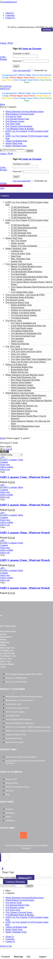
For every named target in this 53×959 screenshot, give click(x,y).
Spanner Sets (16, 261)
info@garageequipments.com (35, 22)
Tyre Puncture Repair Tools (17, 302)
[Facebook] (3, 835)
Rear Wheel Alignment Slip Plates (25, 380)
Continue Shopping (15, 881)
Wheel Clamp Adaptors (21, 390)
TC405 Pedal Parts (19, 215)
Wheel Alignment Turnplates (23, 387)
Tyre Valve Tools (12, 346)
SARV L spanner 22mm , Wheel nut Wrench (25, 587)
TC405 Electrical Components (24, 210)
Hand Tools (16, 256)
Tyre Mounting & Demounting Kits (26, 333)
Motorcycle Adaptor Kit (21, 269)
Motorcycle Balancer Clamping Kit (26, 398)
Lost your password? (22, 70)
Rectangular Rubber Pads (22, 367)
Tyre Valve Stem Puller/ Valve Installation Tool (31, 359)
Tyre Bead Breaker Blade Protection (26, 271)
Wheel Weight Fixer (19, 428)
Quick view (5, 464)
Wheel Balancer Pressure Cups (24, 411)
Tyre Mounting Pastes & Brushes (19, 297)
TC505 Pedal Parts (19, 230)
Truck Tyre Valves (19, 354)
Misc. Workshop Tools (20, 258)
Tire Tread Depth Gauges (22, 328)
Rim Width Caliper (19, 403)
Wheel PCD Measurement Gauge (25, 426)
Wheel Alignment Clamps (22, 385)
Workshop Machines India (11, 186)
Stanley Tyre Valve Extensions (24, 246)
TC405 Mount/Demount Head (24, 212)
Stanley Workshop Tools (15, 248)
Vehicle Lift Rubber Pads (16, 364)
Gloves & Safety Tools (20, 253)
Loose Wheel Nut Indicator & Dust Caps (28, 325)
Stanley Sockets (17, 243)
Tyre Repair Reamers (20, 318)
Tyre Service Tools (13, 320)
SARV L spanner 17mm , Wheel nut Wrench (25, 477)
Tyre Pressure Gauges (14, 300)
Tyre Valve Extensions (20, 356)
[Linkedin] (33, 835)
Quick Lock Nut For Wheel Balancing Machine (31, 400)
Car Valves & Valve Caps (22, 349)
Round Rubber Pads (19, 369)
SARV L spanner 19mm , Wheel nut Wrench (25, 532)
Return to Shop (25, 877)
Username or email (22, 53)
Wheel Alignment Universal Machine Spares (24, 375)
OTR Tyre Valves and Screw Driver (26, 351)
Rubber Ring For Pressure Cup (24, 405)
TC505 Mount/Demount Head (24, 227)
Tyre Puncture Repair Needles (24, 315)
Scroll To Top (6, 946)
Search (29, 151)
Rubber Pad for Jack (19, 372)
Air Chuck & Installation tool (23, 323)
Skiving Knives (17, 307)
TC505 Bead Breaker (20, 225)
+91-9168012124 (9, 22)
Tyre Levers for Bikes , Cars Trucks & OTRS (25, 295)
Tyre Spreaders (17, 338)
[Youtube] (43, 835)
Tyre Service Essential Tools (23, 336)
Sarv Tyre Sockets (18, 240)
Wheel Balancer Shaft (20, 413)
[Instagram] (23, 835)
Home (2, 438)
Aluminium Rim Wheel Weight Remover (28, 395)
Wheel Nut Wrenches (20, 343)
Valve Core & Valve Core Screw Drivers (28, 362)
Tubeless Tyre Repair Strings (23, 312)
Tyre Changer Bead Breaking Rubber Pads (29, 277)
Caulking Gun (17, 251)
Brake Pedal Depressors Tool (23, 377)
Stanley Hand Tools (13, 238)
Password (18, 61)
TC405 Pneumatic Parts (21, 217)
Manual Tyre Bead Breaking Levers (26, 266)
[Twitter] (13, 835)
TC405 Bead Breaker (20, 207)
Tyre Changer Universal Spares (18, 264)
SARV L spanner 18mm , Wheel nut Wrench (25, 504)
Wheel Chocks (17, 341)
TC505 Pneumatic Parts (21, 233)
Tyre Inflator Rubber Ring (22, 331)
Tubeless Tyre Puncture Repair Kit (25, 310)
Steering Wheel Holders (21, 382)
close (2, 188)
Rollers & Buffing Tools (21, 305)
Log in (16, 66)
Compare (4, 462)
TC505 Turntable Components (24, 235)
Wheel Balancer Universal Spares (19, 393)
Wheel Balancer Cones (21, 408)
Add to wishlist (6, 467)
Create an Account (31, 48)
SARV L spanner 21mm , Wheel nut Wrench (25, 560)
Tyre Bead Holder (18, 274)
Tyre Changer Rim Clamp (22, 292)
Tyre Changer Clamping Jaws (23, 279)
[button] (5, 469)
